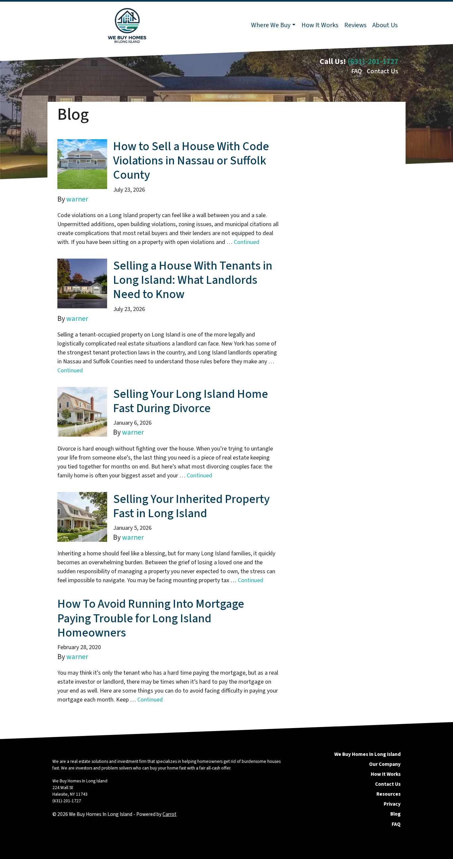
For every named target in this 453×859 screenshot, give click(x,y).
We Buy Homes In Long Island (367, 754)
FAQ (356, 71)
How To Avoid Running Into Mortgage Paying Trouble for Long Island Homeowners (150, 618)
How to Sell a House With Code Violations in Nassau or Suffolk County (191, 160)
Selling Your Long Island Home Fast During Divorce (190, 401)
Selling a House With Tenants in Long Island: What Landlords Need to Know (192, 280)
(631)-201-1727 (373, 61)
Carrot (169, 814)
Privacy (392, 804)
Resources (388, 794)
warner (77, 199)
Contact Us (382, 71)
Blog (395, 814)
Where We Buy (271, 25)
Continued (246, 242)
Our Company (385, 764)
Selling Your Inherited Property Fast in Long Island (191, 506)
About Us (385, 25)
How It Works (319, 25)
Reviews (355, 25)
